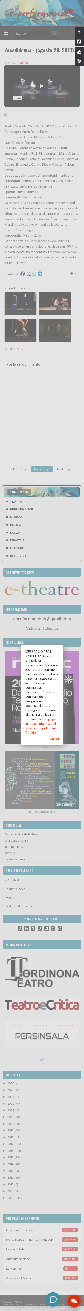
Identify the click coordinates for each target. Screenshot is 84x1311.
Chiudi (54, 739)
